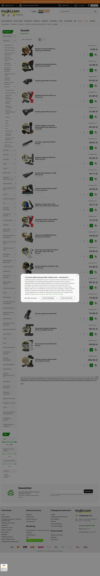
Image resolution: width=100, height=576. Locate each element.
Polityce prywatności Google (55, 294)
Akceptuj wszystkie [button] (66, 298)
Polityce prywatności (40, 294)
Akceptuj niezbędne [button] (48, 298)
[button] (31, 298)
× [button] (76, 275)
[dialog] (50, 288)
